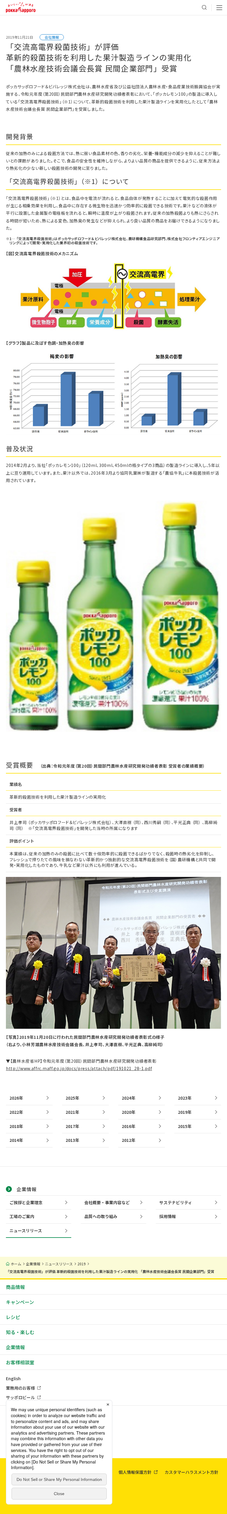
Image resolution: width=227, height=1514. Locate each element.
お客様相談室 (20, 1362)
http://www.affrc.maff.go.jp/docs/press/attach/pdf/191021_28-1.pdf (79, 1068)
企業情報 (15, 1347)
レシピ (13, 1317)
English (13, 1378)
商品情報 (15, 1286)
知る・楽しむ (20, 1332)
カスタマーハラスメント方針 (191, 1472)
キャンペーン (20, 1301)
